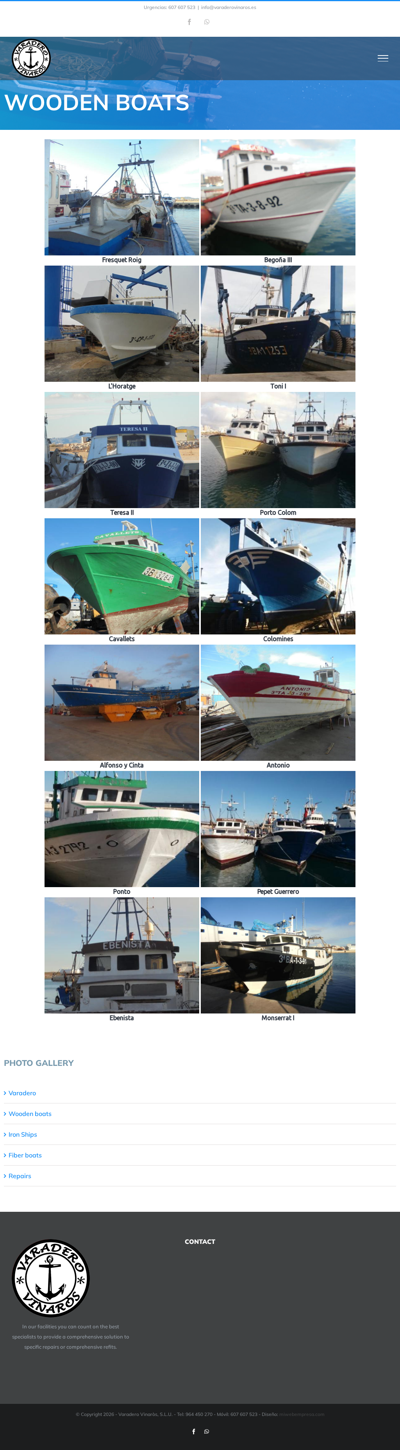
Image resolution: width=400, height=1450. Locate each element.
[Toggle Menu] (383, 58)
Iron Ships (23, 1134)
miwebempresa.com (302, 1414)
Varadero (22, 1093)
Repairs (20, 1176)
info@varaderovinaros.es (228, 7)
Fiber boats (25, 1155)
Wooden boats (30, 1114)
